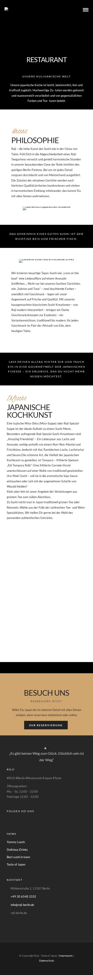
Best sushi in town (18, 857)
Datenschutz (46, 960)
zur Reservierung (46, 725)
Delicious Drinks (17, 849)
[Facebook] (11, 818)
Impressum (65, 955)
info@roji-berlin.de (22, 905)
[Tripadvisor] (29, 818)
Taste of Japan (16, 864)
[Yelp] (37, 818)
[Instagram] (20, 818)
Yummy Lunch (16, 842)
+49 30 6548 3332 (23, 896)
